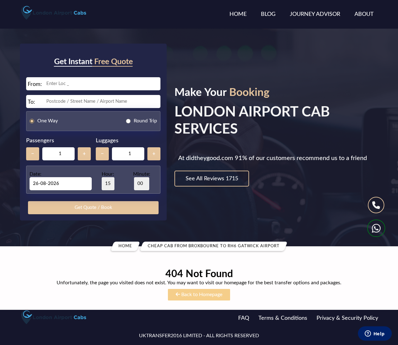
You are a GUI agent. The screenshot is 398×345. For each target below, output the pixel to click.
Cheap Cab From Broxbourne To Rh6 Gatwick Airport (214, 246)
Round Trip (145, 120)
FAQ (243, 318)
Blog (268, 14)
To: (31, 102)
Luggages (107, 141)
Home (238, 14)
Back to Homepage (201, 294)
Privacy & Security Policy (347, 318)
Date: (35, 174)
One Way (47, 120)
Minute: (141, 174)
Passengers (40, 141)
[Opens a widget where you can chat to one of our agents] (375, 334)
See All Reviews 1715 (212, 179)
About (364, 14)
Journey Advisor (315, 14)
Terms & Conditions (282, 318)
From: (35, 84)
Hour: (108, 174)
